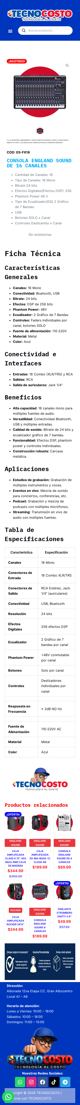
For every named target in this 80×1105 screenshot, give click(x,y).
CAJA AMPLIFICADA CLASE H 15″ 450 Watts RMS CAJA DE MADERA (15, 858)
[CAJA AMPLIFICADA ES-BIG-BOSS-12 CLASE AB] (40, 822)
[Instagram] (31, 1082)
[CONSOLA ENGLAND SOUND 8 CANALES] (40, 891)
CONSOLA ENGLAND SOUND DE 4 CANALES (64, 857)
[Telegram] (65, 1082)
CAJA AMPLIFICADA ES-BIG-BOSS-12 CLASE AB (40, 857)
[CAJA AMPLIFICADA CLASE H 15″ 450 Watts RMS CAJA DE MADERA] (15, 822)
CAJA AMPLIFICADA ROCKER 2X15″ (15, 920)
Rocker (15, 910)
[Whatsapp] (20, 1082)
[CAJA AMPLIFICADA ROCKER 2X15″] (15, 891)
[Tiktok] (54, 1082)
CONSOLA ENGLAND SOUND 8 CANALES (40, 926)
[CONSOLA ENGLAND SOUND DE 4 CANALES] (64, 822)
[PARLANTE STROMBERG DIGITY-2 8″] (64, 891)
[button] (10, 31)
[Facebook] (43, 1082)
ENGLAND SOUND (15, 842)
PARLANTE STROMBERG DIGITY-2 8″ (64, 913)
